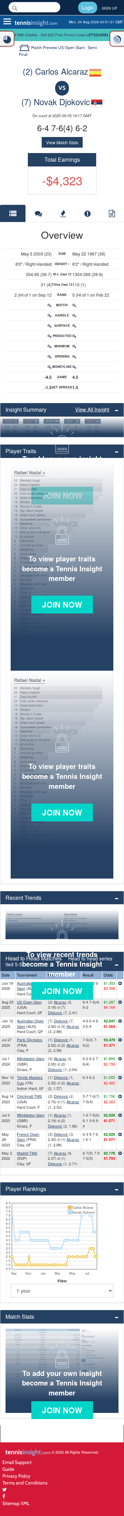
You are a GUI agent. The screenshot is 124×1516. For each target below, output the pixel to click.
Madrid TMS (27, 1153)
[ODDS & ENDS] (7, 39)
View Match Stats (62, 142)
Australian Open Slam (30, 985)
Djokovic (55, 1012)
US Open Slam (29, 1002)
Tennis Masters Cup (30, 1079)
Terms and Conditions (25, 1483)
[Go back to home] (25, 47)
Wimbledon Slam (30, 1058)
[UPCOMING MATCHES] (117, 39)
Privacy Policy (16, 1476)
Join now (62, 604)
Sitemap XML (16, 1503)
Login (88, 7)
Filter (62, 1280)
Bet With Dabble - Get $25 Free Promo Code (62, 34)
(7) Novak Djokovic (55, 102)
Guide (8, 1469)
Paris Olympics (29, 1039)
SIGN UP (109, 8)
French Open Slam (28, 1136)
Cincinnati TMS (29, 1096)
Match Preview (44, 47)
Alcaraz (60, 1002)
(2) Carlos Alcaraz (55, 71)
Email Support (17, 1462)
